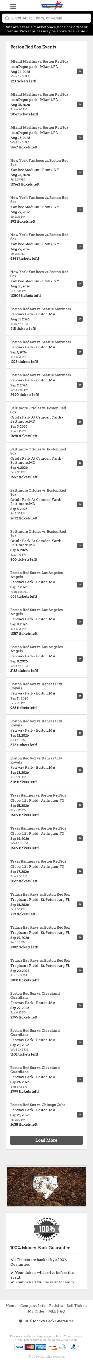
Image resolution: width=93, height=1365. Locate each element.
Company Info (32, 1306)
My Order (36, 1311)
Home (11, 1306)
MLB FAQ (56, 1311)
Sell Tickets (77, 1306)
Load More (46, 1140)
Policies (56, 1306)
